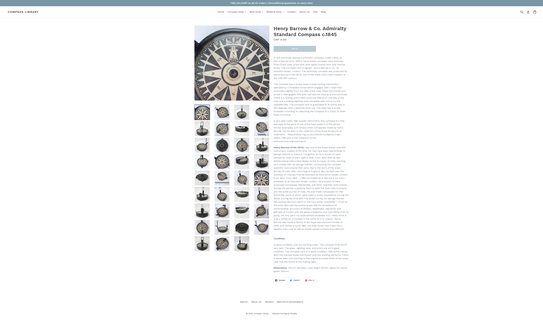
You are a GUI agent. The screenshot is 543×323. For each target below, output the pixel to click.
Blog (323, 11)
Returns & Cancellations (290, 301)
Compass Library (23, 12)
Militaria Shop (276, 11)
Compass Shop (237, 11)
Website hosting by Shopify (284, 314)
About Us (304, 11)
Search (244, 301)
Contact (291, 11)
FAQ (315, 11)
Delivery (269, 301)
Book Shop (256, 11)
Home (220, 11)
